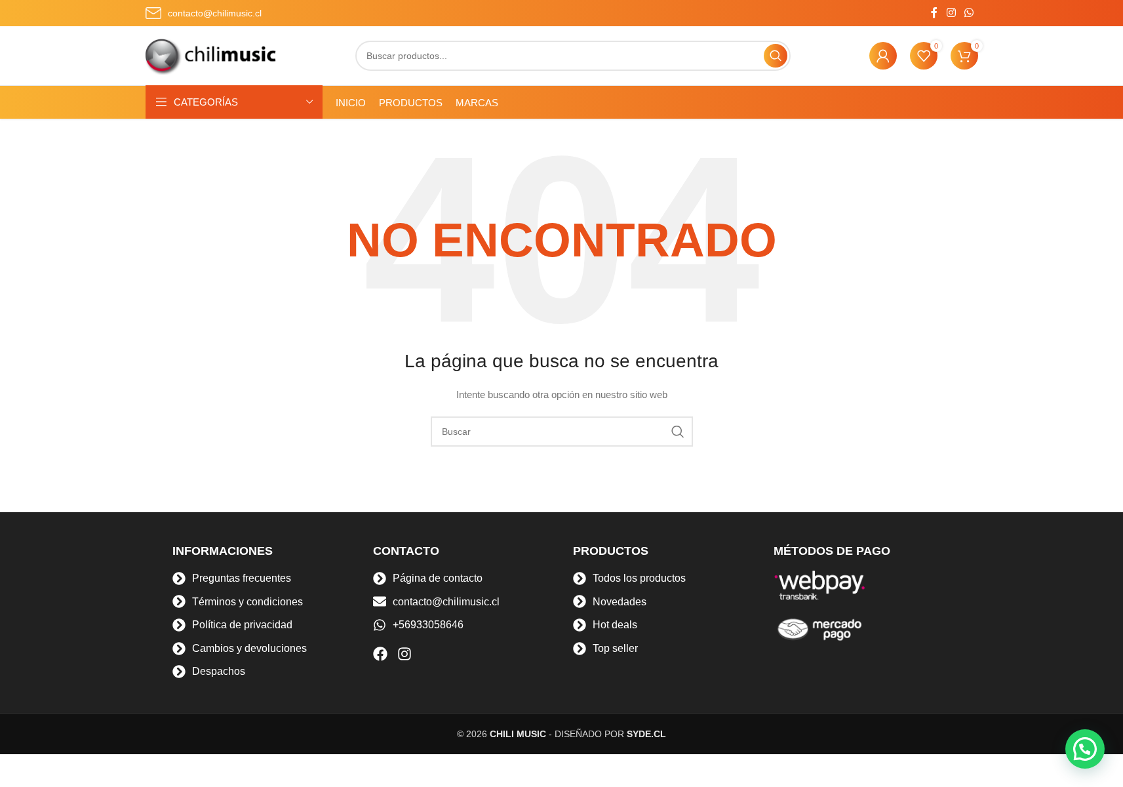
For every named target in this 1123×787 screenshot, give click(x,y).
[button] (1085, 749)
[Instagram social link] (951, 13)
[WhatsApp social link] (968, 13)
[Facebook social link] (934, 13)
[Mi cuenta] (883, 56)
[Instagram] (404, 654)
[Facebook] (380, 654)
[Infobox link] (204, 13)
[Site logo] (211, 55)
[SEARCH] (775, 56)
